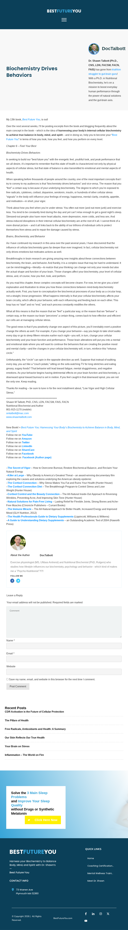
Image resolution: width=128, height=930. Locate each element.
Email (10, 653)
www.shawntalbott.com (19, 417)
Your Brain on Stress (17, 746)
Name (10, 640)
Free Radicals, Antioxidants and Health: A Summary (35, 729)
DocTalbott (46, 555)
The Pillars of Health (17, 720)
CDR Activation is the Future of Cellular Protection (34, 711)
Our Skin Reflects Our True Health (25, 737)
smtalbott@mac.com (17, 413)
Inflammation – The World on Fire (24, 755)
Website (10, 666)
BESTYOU (64, 11)
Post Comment (18, 686)
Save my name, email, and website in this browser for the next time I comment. (52, 679)
